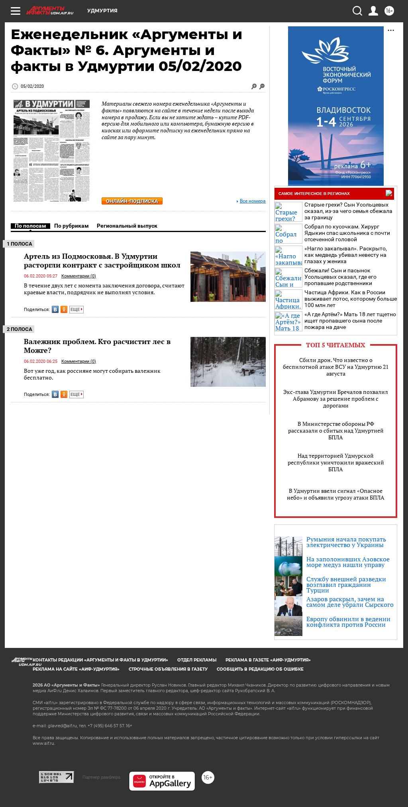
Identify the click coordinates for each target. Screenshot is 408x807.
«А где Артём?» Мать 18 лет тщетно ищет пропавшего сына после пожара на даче (350, 320)
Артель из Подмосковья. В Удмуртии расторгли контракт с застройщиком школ (102, 260)
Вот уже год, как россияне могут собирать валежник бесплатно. (92, 374)
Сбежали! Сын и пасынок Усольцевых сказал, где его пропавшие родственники (340, 276)
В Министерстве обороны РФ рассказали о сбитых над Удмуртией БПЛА (336, 430)
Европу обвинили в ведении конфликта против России (348, 621)
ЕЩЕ (76, 309)
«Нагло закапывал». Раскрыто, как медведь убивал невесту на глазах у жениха (345, 254)
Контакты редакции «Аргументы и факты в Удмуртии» (100, 660)
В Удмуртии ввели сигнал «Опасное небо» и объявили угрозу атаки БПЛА (335, 494)
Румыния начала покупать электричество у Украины (346, 541)
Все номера (253, 201)
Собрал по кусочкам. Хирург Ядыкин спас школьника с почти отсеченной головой (347, 232)
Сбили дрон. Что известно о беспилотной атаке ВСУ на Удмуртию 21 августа (335, 366)
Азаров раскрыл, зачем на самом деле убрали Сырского (350, 601)
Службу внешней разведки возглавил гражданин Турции (346, 584)
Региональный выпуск (127, 225)
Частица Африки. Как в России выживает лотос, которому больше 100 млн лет (350, 298)
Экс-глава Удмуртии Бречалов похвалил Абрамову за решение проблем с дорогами (335, 398)
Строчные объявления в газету (168, 669)
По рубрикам (71, 225)
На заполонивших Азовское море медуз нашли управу (348, 561)
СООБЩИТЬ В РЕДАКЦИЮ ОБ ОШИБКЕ (260, 669)
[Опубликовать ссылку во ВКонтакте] (55, 309)
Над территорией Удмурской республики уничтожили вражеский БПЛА (336, 462)
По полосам (30, 225)
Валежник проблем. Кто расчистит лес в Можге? (97, 346)
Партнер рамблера (101, 777)
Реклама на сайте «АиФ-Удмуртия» (76, 669)
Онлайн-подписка (132, 201)
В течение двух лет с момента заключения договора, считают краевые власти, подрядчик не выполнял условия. (104, 289)
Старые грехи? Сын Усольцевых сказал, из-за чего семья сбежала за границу (348, 210)
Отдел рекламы (196, 660)
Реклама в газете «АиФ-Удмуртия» (268, 660)
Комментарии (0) (78, 276)
